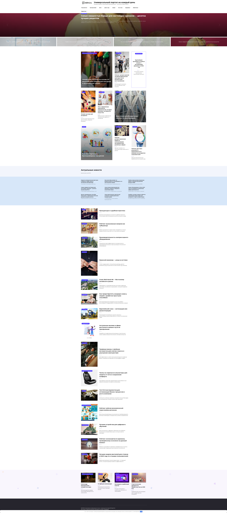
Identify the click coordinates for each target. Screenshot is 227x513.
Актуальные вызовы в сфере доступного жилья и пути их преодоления (110, 327)
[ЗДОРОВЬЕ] (89, 303)
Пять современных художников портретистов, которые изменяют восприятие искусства (105, 109)
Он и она (120, 7)
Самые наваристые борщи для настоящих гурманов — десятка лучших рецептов (88, 188)
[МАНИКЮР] (89, 275)
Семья (113, 7)
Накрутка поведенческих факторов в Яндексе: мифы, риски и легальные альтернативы (89, 181)
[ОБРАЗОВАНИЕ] (89, 434)
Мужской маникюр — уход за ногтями (113, 260)
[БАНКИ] (122, 481)
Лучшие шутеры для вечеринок (87, 114)
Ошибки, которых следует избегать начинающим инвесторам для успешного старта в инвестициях (137, 196)
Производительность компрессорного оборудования (113, 238)
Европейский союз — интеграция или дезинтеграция (113, 310)
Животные (135, 7)
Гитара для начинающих (105, 483)
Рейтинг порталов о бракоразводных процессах (93, 155)
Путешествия (93, 7)
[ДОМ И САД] (89, 246)
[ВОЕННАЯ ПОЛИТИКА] (89, 419)
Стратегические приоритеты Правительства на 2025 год (138, 486)
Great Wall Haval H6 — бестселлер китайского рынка (111, 280)
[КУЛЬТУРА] (89, 232)
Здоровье (127, 7)
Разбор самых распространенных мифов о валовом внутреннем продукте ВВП (136, 181)
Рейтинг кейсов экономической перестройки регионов (111, 409)
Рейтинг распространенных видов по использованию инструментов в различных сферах (120, 141)
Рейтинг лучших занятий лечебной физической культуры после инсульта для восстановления (122, 78)
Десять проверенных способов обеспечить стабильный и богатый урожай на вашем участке (89, 196)
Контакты (106, 509)
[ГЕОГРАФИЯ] (89, 318)
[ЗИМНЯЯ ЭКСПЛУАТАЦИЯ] (89, 385)
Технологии (84, 7)
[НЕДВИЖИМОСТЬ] (89, 338)
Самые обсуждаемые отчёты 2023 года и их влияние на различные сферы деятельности (136, 188)
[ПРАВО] (89, 218)
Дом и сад (106, 7)
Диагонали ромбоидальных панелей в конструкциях (127, 117)
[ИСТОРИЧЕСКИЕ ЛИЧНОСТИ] (88, 481)
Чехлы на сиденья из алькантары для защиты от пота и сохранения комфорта (113, 374)
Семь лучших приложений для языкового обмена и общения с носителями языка (112, 188)
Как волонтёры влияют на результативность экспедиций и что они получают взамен (113, 181)
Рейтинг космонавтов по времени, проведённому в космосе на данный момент (113, 440)
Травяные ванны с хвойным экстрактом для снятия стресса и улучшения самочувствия (111, 351)
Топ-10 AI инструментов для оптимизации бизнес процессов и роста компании (112, 392)
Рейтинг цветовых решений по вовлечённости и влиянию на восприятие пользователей (138, 151)
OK (141, 511)
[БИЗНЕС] (89, 399)
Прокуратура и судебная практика (112, 210)
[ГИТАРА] (105, 481)
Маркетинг (83, 11)
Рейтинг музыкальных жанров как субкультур (112, 224)
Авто (100, 7)
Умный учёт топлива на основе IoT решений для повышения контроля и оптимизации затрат (96, 81)
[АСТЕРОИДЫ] (89, 448)
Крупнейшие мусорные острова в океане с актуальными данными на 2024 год (139, 63)
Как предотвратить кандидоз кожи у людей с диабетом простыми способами (113, 295)
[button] (219, 25)
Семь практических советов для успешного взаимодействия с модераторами (112, 196)
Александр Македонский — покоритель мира (86, 486)
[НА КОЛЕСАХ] (89, 289)
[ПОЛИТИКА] (139, 481)
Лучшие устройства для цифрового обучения (112, 425)
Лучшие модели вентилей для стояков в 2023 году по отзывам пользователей (113, 455)
